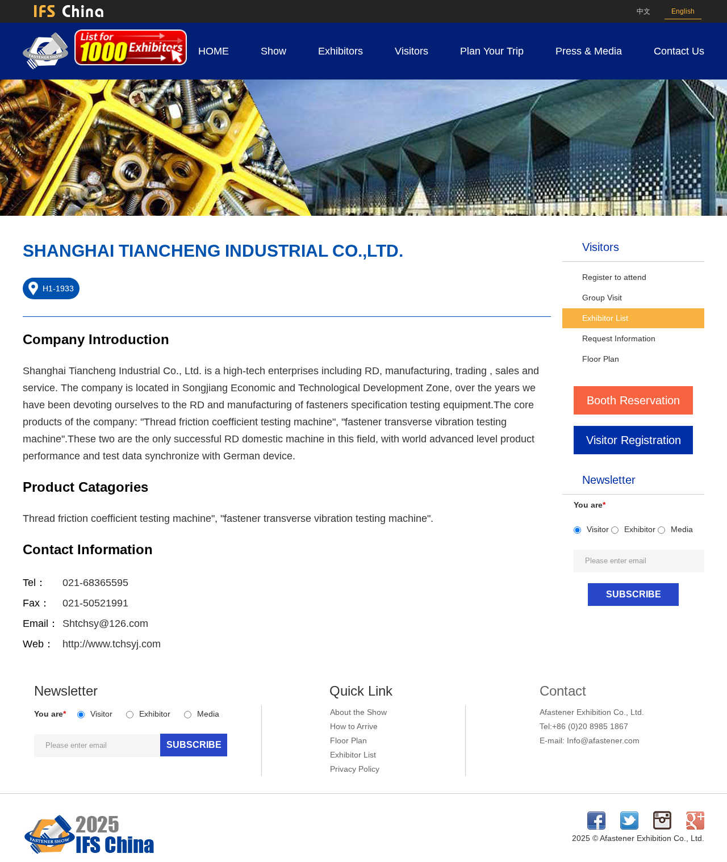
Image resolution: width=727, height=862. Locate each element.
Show (273, 51)
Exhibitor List (605, 318)
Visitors (411, 51)
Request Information (618, 338)
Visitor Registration (633, 440)
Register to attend (614, 277)
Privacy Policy (354, 768)
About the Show (358, 712)
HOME (213, 51)
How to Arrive (354, 726)
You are (589, 504)
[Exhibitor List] (130, 62)
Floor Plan (600, 358)
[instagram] (662, 826)
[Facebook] (596, 826)
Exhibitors (340, 51)
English (683, 11)
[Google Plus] (695, 826)
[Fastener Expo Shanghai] (90, 854)
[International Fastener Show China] (45, 66)
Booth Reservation (633, 400)
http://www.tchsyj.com (111, 644)
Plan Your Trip (492, 51)
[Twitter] (629, 826)
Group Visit (602, 297)
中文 (643, 11)
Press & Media (588, 51)
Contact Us (679, 51)
